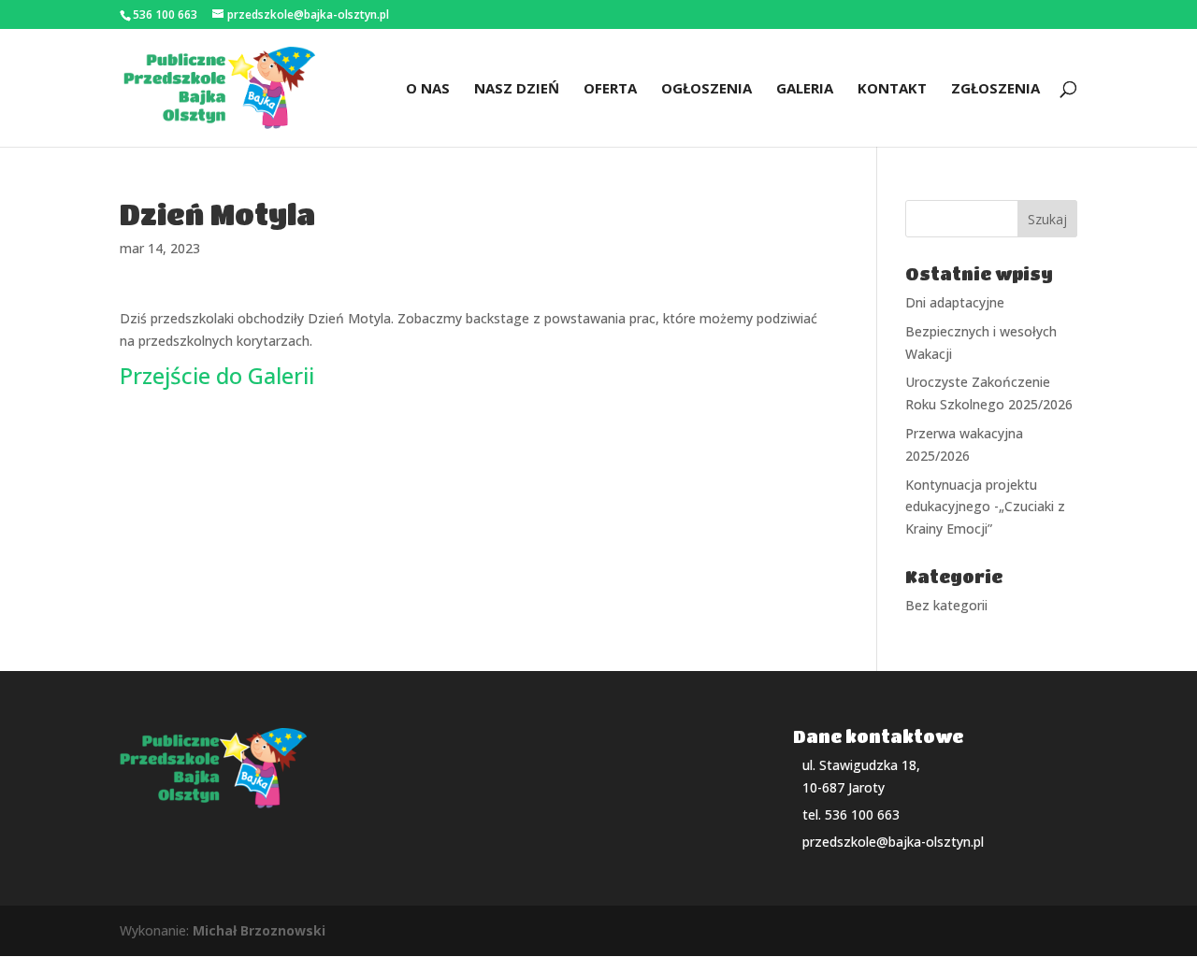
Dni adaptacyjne (954, 302)
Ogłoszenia (706, 89)
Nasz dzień (516, 89)
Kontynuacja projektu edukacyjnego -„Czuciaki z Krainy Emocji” (985, 507)
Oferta (610, 89)
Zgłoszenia (995, 89)
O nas (428, 89)
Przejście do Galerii (217, 375)
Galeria (804, 89)
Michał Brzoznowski (259, 930)
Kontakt (892, 89)
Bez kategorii (946, 605)
